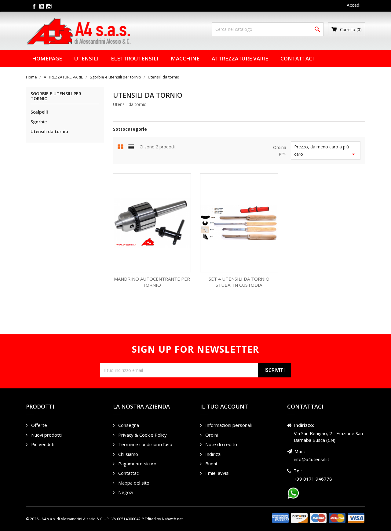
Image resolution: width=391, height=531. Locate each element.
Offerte (38, 425)
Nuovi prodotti (46, 435)
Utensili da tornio (49, 131)
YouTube (41, 6)
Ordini (211, 435)
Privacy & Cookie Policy (142, 435)
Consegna (128, 425)
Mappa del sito (133, 483)
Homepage (47, 58)
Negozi (125, 492)
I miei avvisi (216, 473)
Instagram (49, 6)
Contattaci (297, 58)
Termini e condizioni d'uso (144, 444)
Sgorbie (39, 122)
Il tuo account (224, 406)
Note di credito (220, 444)
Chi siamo (127, 454)
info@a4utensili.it (311, 459)
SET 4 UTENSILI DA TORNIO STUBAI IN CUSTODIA (239, 282)
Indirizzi (212, 454)
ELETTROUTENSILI (135, 58)
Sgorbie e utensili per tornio (56, 96)
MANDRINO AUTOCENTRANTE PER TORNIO (152, 282)
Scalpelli (39, 112)
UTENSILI (86, 58)
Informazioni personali (228, 425)
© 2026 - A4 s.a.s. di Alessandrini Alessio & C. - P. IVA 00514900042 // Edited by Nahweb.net (104, 519)
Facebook (34, 6)
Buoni (210, 463)
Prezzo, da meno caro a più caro (325, 151)
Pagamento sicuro (136, 463)
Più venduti (42, 444)
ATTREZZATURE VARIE (240, 58)
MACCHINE (185, 58)
